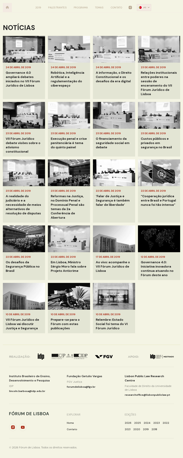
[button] (144, 7)
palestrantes (57, 7)
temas (99, 7)
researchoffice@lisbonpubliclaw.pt (147, 394)
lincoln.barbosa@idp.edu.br (27, 391)
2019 (38, 7)
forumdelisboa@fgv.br (81, 386)
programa (81, 7)
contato (116, 7)
